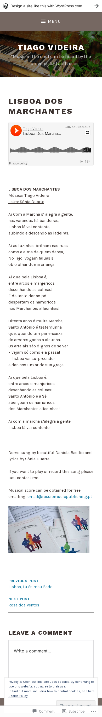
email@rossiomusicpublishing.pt (59, 496)
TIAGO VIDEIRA (51, 47)
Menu (54, 21)
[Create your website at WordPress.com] (51, 6)
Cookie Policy (18, 696)
